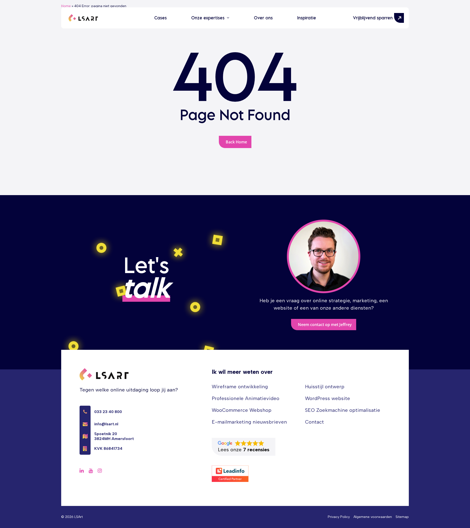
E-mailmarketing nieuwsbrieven (249, 422)
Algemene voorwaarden (372, 517)
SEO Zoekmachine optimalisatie (342, 410)
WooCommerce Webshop (241, 410)
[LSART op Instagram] (100, 471)
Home (66, 6)
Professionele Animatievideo (245, 398)
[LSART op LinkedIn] (82, 471)
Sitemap (402, 517)
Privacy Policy (339, 517)
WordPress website (327, 398)
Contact (314, 422)
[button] (323, 324)
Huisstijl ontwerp (324, 387)
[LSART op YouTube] (91, 471)
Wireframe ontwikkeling (240, 387)
